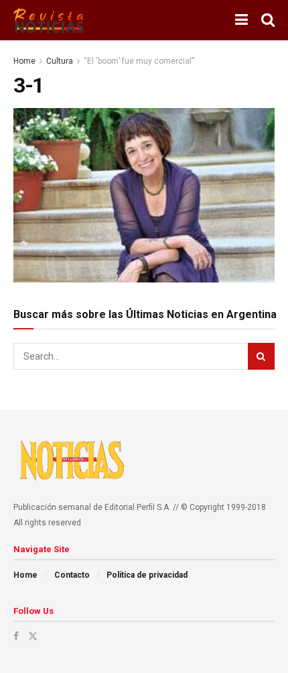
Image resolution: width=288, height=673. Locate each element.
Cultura (59, 61)
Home (24, 61)
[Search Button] (268, 20)
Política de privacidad (147, 575)
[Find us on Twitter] (33, 636)
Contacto (72, 575)
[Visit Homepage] (48, 20)
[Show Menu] (241, 20)
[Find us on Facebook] (16, 636)
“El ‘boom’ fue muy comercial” (139, 61)
